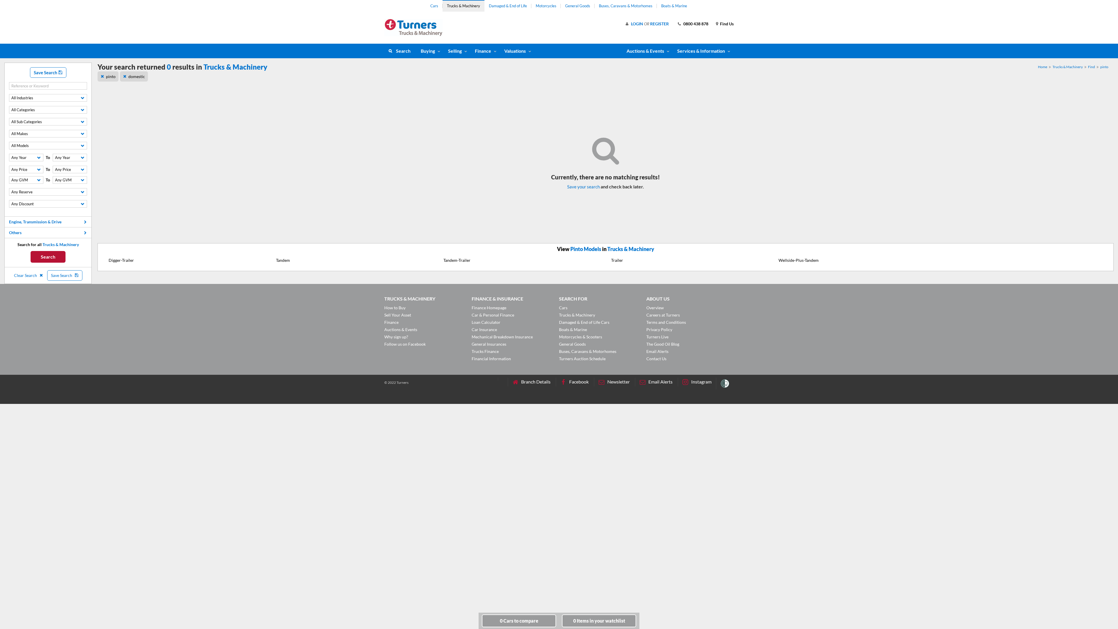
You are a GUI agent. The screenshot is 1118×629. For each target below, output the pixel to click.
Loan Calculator (486, 322)
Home (1042, 67)
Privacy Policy (659, 329)
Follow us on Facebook (405, 344)
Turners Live (657, 336)
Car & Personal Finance (493, 314)
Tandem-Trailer (456, 260)
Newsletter (618, 381)
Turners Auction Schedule (582, 358)
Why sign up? (396, 336)
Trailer (617, 260)
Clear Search (26, 275)
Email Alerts (657, 351)
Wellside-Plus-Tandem (799, 260)
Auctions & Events (400, 329)
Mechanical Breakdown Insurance (502, 336)
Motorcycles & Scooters (580, 336)
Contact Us (656, 358)
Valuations (515, 51)
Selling (455, 51)
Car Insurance (484, 329)
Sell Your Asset (397, 314)
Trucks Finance (485, 351)
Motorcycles (546, 5)
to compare (519, 620)
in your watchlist (599, 620)
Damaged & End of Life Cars (584, 322)
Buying (428, 51)
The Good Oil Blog (662, 344)
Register (659, 23)
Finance (483, 51)
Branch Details (536, 381)
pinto (1104, 67)
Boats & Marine (674, 5)
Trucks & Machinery (463, 5)
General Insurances (489, 344)
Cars (434, 5)
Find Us (727, 23)
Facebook (579, 381)
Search (403, 51)
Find (1091, 67)
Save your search (583, 186)
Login (637, 23)
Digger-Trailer (121, 260)
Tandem (283, 260)
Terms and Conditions (666, 322)
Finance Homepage (489, 307)
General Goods (577, 5)
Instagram (701, 381)
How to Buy (395, 307)
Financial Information (491, 358)
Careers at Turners (663, 314)
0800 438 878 (695, 23)
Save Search (46, 72)
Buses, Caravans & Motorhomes (625, 5)
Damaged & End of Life (508, 5)
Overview (655, 307)
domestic (136, 76)
